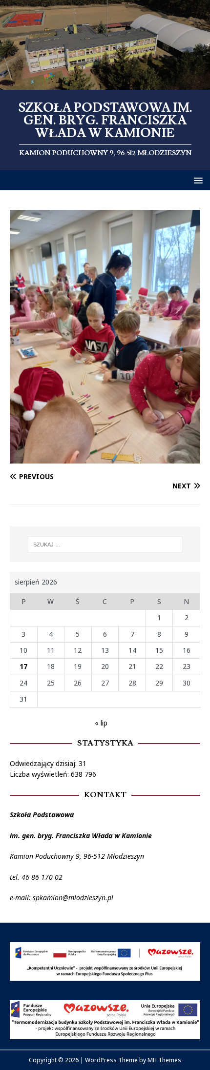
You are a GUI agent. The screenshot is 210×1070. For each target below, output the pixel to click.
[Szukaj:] (105, 544)
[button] (197, 180)
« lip (101, 722)
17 (23, 666)
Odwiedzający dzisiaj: (44, 763)
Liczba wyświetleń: (40, 774)
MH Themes (164, 1060)
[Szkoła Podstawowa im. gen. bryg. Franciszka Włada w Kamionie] (105, 84)
